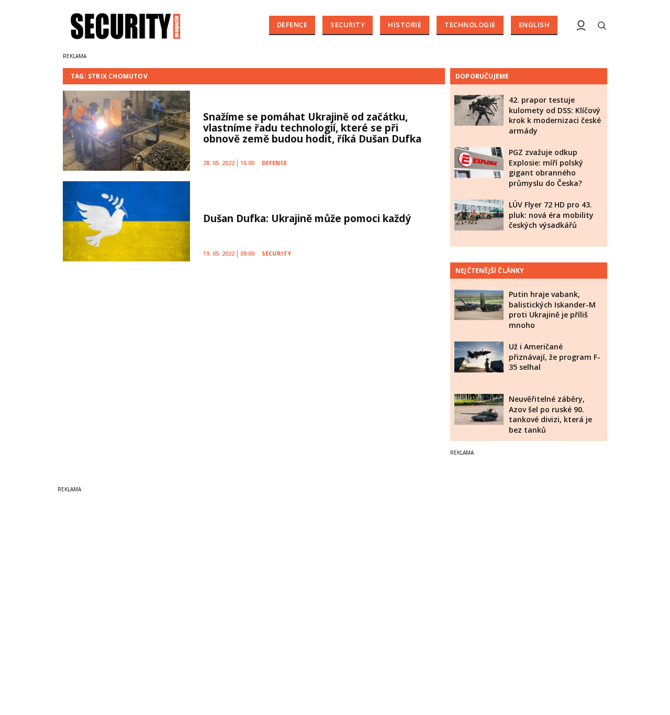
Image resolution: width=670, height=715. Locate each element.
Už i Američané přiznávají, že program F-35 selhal (554, 357)
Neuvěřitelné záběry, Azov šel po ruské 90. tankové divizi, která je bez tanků (550, 414)
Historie (404, 24)
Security (347, 24)
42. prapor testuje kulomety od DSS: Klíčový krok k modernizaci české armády (555, 115)
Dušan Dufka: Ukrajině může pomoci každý (307, 218)
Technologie (470, 24)
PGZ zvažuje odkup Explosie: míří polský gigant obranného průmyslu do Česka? (546, 167)
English (534, 24)
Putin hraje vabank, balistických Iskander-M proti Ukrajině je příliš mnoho (552, 309)
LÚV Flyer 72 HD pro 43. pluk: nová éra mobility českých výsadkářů (551, 215)
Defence (292, 24)
